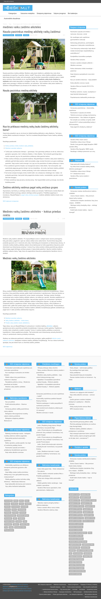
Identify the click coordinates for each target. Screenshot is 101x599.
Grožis (21, 503)
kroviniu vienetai (13, 590)
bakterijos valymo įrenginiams (78, 532)
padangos (72, 550)
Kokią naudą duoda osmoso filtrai (80, 406)
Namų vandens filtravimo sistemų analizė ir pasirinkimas (50, 371)
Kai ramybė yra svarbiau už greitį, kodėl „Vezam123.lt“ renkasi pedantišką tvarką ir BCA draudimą (82, 122)
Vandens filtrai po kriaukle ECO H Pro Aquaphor (82, 87)
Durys (27, 500)
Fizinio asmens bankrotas (74, 587)
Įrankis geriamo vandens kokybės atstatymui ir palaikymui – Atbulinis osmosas (80, 402)
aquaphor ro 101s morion (89, 500)
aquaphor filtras (74, 497)
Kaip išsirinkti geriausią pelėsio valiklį (81, 421)
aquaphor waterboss (75, 521)
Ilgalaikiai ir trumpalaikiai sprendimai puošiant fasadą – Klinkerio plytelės (48, 381)
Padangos (8, 512)
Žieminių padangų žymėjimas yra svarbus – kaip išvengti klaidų (82, 425)
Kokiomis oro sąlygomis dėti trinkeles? (82, 392)
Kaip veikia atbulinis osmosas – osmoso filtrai (82, 396)
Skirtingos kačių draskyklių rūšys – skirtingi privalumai (83, 206)
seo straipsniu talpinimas (76, 594)
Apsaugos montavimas (65, 592)
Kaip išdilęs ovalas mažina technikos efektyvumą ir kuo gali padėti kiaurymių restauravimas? (16, 474)
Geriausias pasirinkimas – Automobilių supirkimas (81, 109)
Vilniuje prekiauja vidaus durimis (48, 368)
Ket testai (74, 589)
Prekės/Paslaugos (8, 35)
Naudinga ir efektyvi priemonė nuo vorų (82, 151)
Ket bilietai (82, 589)
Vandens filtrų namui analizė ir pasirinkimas (79, 177)
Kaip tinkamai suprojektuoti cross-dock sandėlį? (82, 75)
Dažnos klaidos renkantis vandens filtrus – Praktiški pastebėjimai (50, 475)
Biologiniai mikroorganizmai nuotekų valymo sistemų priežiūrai (16, 415)
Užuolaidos (8, 524)
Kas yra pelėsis (10, 402)
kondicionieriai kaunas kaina (50, 589)
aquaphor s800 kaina (75, 512)
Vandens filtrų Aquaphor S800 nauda (81, 149)
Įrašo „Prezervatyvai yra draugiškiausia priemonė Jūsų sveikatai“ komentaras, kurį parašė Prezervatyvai (49, 439)
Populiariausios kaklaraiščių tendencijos (82, 97)
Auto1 (63, 587)
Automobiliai (8, 500)
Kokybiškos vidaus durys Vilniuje (80, 142)
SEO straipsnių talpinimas (85, 104)
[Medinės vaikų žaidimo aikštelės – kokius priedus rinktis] (34, 229)
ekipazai (5, 590)
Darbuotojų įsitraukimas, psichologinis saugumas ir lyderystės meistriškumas (82, 44)
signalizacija (87, 553)
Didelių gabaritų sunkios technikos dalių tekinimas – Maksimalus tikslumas (17, 480)
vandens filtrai (87, 556)
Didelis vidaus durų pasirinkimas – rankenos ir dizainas (15, 378)
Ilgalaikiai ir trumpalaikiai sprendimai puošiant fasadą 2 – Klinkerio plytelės (48, 385)
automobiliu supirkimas (76, 524)
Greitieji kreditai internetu (90, 592)
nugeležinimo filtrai (88, 544)
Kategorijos (12, 14)
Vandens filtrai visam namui (78, 139)
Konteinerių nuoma (92, 589)
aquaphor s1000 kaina (76, 515)
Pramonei (22, 512)
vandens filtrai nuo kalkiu (77, 565)
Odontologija (21, 509)
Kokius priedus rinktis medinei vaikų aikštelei (19, 146)
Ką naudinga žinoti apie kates (79, 370)
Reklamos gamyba (23, 515)
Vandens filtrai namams (77, 59)
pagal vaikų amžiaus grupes (30, 195)
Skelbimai (18, 35)
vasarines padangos (75, 574)
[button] (96, 13)
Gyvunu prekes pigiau (45, 594)
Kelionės (7, 506)
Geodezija (14, 503)
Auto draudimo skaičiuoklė (90, 587)
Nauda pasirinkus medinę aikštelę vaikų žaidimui (31, 31)
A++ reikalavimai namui (77, 173)
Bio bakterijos (72, 13)
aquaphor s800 (88, 509)
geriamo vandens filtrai (76, 535)
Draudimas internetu (16, 584)
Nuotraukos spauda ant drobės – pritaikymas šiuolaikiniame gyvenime (15, 449)
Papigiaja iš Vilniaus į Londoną (88, 584)
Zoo (6, 527)
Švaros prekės (9, 530)
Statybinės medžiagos (50, 364)
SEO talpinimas (7, 346)
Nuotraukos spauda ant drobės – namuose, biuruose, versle (80, 33)
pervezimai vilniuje (22, 586)
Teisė (24, 521)
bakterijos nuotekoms (76, 530)
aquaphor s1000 (88, 512)
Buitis (21, 500)
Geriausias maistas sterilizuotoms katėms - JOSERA (83, 192)
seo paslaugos (78, 553)
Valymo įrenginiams (73, 584)
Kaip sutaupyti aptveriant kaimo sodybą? (82, 433)
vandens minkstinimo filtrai (77, 571)
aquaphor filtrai (85, 494)
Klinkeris (78, 388)
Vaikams (26, 35)
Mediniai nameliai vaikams (13, 148)
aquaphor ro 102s (74, 503)
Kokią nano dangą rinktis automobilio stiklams (48, 479)
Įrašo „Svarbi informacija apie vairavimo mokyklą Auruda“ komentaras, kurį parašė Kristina (49, 446)
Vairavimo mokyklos (28, 13)
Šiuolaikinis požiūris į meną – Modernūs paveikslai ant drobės (17, 383)
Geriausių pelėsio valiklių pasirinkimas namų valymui (16, 410)
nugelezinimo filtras (75, 544)
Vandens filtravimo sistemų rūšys (48, 510)
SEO (15, 518)
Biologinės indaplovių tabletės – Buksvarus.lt (14, 419)
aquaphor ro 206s (86, 503)
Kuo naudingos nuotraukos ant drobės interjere (16, 374)
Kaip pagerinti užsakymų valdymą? (81, 127)
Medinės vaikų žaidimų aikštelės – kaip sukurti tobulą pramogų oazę (49, 376)
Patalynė (15, 512)
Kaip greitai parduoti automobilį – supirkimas (15, 439)
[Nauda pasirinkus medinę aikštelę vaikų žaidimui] (34, 54)
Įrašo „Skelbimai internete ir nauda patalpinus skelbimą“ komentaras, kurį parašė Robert (48, 454)
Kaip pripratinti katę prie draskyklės (81, 375)
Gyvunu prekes (80, 187)
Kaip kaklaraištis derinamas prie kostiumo (18, 484)
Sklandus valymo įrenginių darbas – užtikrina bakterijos (48, 504)
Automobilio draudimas (12, 18)
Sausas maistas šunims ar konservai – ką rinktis (82, 378)
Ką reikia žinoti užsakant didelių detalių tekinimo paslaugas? (81, 168)
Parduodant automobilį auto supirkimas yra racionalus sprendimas (18, 369)
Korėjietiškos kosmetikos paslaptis (81, 56)
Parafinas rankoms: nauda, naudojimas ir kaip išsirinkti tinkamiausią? (83, 93)
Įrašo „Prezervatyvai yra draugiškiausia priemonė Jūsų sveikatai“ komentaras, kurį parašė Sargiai (49, 432)
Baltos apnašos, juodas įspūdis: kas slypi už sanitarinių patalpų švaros (17, 444)
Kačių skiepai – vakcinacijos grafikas (81, 368)
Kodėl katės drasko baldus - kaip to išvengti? (80, 211)
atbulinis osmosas (88, 521)
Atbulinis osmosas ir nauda (44, 412)
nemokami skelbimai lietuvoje (78, 541)
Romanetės (8, 518)
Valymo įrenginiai (60, 13)
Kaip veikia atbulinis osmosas (14, 452)
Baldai (16, 500)
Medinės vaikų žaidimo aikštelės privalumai (14, 388)
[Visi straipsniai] (5, 13)
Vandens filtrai (25, 524)
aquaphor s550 (90, 506)
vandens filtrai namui (75, 562)
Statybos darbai (9, 521)
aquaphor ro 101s (74, 500)
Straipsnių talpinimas (44, 13)
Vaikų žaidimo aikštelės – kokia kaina (16, 320)
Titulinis (5, 24)
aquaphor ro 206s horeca (77, 506)
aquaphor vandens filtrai (76, 518)
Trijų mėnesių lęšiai (65, 589)
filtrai (90, 532)
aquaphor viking (89, 518)
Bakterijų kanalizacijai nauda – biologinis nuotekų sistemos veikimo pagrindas (17, 435)
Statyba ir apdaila (81, 447)
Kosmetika (24, 506)
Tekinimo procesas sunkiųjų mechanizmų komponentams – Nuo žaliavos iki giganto (82, 116)
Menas (14, 509)
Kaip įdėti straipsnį (9, 1)
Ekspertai (78, 160)
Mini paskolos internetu (91, 594)
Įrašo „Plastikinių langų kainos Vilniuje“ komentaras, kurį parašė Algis (48, 427)
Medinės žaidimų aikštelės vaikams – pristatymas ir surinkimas (81, 430)
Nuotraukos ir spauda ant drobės (80, 112)
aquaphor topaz (88, 515)
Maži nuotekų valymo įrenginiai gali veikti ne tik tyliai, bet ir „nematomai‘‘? (82, 437)
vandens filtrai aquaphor (76, 559)
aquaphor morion (85, 497)
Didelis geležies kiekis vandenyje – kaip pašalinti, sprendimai (49, 484)
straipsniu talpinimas (75, 556)
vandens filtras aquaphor (77, 568)
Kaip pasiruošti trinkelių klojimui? (80, 164)
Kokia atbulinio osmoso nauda (79, 83)
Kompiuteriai (15, 506)
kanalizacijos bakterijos (76, 538)
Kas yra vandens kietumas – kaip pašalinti (83, 79)
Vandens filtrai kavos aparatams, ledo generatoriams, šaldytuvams (48, 489)
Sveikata (18, 521)
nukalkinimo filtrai (74, 547)
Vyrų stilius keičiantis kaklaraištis (15, 486)
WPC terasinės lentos (76, 409)
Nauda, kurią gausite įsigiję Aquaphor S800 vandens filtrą (83, 145)
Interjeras (28, 503)
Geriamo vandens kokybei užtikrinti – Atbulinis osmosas (81, 64)
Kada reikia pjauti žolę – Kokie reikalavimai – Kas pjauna (50, 470)
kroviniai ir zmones (27, 588)
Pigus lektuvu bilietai (83, 418)
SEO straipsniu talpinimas (20, 364)
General (7, 503)
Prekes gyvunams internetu (60, 594)
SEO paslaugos (77, 592)
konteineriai (17, 588)
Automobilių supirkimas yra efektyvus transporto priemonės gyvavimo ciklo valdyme (16, 467)
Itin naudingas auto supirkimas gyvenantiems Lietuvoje (79, 38)
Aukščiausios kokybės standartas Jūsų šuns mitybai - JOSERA (83, 202)
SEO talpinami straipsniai (10, 201)
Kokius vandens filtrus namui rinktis (48, 507)
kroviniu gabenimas (8, 588)
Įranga (11, 527)
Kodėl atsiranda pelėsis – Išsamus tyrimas (15, 405)
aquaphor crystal (74, 494)
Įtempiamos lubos (20, 527)
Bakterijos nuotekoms (18, 398)
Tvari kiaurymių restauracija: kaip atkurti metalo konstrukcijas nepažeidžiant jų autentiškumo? (82, 51)
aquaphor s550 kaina (75, 509)
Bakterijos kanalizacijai (51, 465)
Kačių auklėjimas (75, 372)
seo (71, 553)
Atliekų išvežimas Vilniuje (50, 592)
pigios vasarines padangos (84, 550)
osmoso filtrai (85, 547)
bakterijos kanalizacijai (76, 527)
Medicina (7, 509)
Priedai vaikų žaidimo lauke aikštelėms (17, 323)
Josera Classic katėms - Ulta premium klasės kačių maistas (81, 197)
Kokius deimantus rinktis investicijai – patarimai (81, 70)
